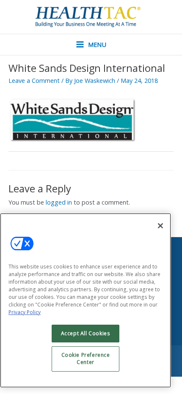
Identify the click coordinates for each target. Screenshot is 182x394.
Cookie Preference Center (85, 358)
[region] (85, 300)
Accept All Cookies (85, 333)
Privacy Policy (24, 312)
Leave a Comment (34, 80)
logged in (59, 202)
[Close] (160, 225)
